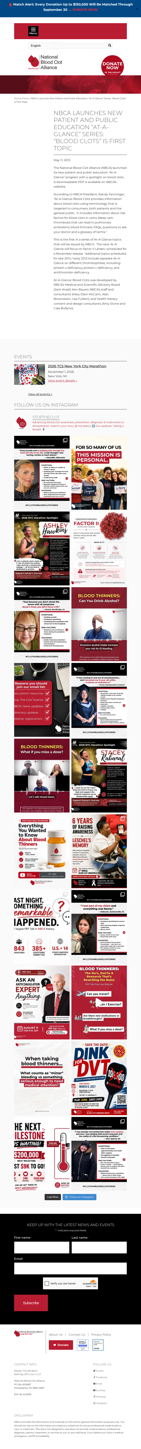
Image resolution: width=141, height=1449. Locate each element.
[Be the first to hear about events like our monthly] (42, 700)
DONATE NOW (85, 10)
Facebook (101, 1377)
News (26, 98)
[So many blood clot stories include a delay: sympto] (99, 700)
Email (19, 1258)
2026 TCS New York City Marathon (77, 366)
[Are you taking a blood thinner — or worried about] (99, 624)
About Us (56, 1334)
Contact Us (77, 1334)
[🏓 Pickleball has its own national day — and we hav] (99, 1078)
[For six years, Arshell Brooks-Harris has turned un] (99, 851)
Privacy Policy (101, 1334)
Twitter (100, 1370)
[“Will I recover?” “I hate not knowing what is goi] (42, 927)
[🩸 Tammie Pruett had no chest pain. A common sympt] (42, 624)
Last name (80, 1237)
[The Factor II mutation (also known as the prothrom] (99, 548)
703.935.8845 (30, 1370)
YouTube (100, 1390)
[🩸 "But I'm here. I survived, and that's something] (99, 1154)
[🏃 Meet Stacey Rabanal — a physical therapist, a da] (99, 776)
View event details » (62, 380)
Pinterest (101, 1396)
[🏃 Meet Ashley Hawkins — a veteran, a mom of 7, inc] (42, 548)
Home (17, 98)
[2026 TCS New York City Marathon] (29, 383)
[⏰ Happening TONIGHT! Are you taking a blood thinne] (42, 1002)
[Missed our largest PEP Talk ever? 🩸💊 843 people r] (42, 851)
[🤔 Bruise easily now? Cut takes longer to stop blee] (42, 1078)
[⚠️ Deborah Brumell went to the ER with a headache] (99, 927)
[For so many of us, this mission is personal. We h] (99, 473)
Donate (63, 1345)
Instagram (101, 1403)
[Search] (107, 45)
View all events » (40, 394)
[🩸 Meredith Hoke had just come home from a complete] (42, 473)
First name (23, 1237)
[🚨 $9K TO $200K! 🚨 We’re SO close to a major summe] (42, 1154)
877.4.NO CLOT (32, 1374)
